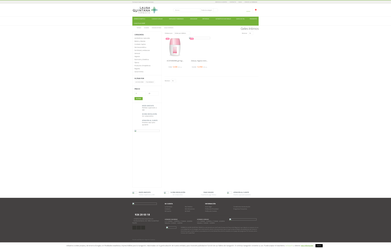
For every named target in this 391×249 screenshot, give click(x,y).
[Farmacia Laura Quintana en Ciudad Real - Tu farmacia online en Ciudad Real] (145, 10)
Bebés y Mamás (140, 41)
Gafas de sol (240, 19)
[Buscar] (215, 10)
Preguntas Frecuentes (240, 209)
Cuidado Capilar (157, 19)
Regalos (137, 69)
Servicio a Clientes (221, 2)
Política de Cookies (211, 211)
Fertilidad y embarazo (176, 19)
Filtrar (138, 98)
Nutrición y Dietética (142, 59)
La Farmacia (168, 207)
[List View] (258, 33)
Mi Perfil (187, 211)
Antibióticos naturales (223, 19)
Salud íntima (139, 72)
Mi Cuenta (168, 211)
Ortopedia (205, 19)
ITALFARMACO (150, 82)
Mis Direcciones (190, 209)
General (137, 53)
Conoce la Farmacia (250, 2)
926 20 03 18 (142, 214)
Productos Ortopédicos (142, 66)
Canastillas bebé (139, 23)
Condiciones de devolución (241, 207)
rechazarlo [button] (289, 246)
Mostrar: (244, 33)
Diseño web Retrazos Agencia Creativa (143, 239)
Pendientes (253, 19)
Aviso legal (208, 207)
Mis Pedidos (188, 207)
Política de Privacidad (211, 209)
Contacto (233, 2)
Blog (240, 2)
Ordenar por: (169, 33)
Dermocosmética (139, 19)
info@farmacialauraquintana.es (143, 219)
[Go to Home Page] (133, 28)
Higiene (137, 56)
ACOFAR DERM (139, 82)
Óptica (137, 62)
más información (307, 246)
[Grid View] (255, 33)
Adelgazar (193, 19)
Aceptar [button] (319, 246)
